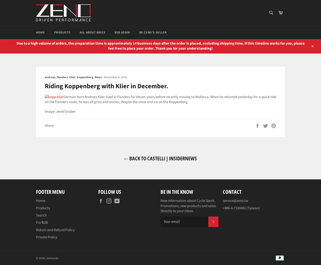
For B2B (42, 222)
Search (41, 215)
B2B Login (122, 32)
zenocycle (52, 258)
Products (62, 32)
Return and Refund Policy (55, 230)
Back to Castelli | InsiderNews (162, 158)
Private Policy (46, 237)
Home (40, 32)
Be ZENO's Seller (153, 32)
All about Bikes (92, 32)
